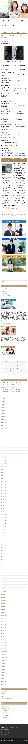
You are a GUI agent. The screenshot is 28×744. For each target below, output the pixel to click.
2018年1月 (3, 446)
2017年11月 (3, 452)
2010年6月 (3, 636)
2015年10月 (4, 514)
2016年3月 (3, 499)
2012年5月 (3, 574)
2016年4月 (3, 496)
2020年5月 (3, 428)
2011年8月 (3, 600)
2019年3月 (3, 431)
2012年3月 (3, 580)
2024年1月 (3, 413)
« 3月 (13, 375)
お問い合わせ (3, 734)
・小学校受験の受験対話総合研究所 (15, 209)
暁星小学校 (4, 717)
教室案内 (2, 730)
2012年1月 (3, 586)
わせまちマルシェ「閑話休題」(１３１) (11, 387)
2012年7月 (3, 568)
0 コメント (4, 37)
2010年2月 (3, 648)
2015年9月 (3, 517)
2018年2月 (3, 443)
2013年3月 (3, 556)
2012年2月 (3, 583)
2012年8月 (3, 565)
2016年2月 (3, 502)
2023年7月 (3, 422)
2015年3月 (3, 535)
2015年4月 (3, 532)
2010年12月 (4, 618)
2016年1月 (3, 505)
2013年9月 (3, 550)
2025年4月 (3, 404)
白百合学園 (4, 710)
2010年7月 (3, 633)
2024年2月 (3, 410)
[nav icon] (24, 14)
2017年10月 (4, 455)
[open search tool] (20, 14)
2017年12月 (4, 449)
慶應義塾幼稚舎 (5, 708)
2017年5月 (3, 461)
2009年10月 (4, 657)
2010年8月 (3, 630)
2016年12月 (4, 475)
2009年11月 (4, 654)
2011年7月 (3, 603)
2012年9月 (3, 562)
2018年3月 (3, 440)
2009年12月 (4, 651)
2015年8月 (3, 520)
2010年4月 (3, 642)
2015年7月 (3, 523)
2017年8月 (3, 458)
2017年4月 (3, 463)
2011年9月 (3, 597)
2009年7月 (3, 660)
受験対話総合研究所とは (5, 732)
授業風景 (4, 291)
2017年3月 (3, 466)
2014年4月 (3, 541)
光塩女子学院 (5, 706)
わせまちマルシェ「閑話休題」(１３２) (11, 384)
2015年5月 (3, 529)
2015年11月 (3, 511)
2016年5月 (3, 493)
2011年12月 (3, 589)
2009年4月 (3, 669)
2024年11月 (4, 407)
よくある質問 (5, 289)
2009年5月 (3, 666)
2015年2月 (3, 538)
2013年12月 (4, 547)
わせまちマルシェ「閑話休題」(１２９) (11, 391)
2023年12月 (4, 416)
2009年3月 (3, 672)
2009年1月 (3, 678)
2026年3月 (3, 398)
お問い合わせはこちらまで (8, 207)
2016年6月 (3, 490)
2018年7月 (3, 434)
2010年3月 (3, 645)
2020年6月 (3, 425)
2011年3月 (3, 609)
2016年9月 (3, 484)
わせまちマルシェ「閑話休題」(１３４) (11, 382)
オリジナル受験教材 (5, 729)
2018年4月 (3, 437)
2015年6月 (3, 526)
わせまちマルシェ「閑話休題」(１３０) (11, 389)
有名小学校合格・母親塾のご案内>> (8, 342)
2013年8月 (3, 553)
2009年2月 (3, 675)
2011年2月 (3, 612)
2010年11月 (3, 621)
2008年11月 (4, 684)
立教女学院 (4, 712)
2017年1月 (3, 472)
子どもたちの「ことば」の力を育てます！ (13, 32)
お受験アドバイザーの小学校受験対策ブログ (10, 14)
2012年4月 (3, 577)
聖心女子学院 (5, 715)
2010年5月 (3, 639)
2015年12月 (4, 508)
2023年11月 (4, 419)
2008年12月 (4, 681)
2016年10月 (4, 481)
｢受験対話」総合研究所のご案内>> (8, 323)
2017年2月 (3, 469)
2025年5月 (3, 401)
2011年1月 (3, 615)
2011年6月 (3, 606)
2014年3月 (3, 544)
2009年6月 (3, 663)
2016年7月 (3, 487)
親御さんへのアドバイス (16, 35)
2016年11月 (3, 478)
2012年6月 (3, 571)
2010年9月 (3, 627)
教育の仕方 (4, 293)
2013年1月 (3, 559)
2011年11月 (3, 591)
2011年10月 (3, 594)
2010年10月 (4, 624)
